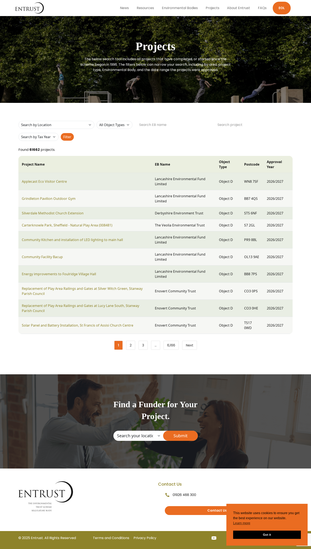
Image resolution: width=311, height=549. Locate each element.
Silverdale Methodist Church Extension (53, 213)
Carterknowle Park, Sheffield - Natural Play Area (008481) (67, 225)
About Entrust (238, 7)
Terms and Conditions (111, 537)
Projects (212, 7)
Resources (145, 7)
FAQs (262, 7)
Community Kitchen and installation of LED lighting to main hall (72, 239)
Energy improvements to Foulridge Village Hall (59, 274)
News (124, 7)
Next (189, 345)
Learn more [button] (241, 523)
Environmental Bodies (180, 7)
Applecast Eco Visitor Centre (44, 181)
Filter (67, 137)
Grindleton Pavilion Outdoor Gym (49, 198)
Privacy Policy (144, 537)
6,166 (173, 346)
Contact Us (217, 510)
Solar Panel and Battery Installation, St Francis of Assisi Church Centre (77, 325)
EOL (282, 7)
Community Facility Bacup (42, 257)
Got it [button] (267, 534)
